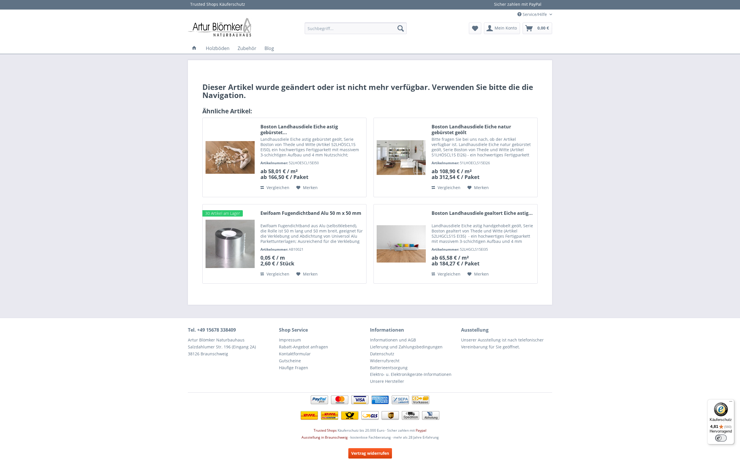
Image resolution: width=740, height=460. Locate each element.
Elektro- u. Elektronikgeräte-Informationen (411, 374)
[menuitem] (356, 28)
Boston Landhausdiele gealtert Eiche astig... (482, 213)
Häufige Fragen (293, 367)
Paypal (421, 430)
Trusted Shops (325, 430)
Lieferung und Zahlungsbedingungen (406, 347)
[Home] (194, 48)
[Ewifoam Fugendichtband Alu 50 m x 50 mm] (230, 244)
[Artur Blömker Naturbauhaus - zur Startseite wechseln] (219, 27)
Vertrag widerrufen (370, 453)
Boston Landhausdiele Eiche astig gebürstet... (299, 129)
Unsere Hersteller (387, 381)
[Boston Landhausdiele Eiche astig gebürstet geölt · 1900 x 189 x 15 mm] (230, 157)
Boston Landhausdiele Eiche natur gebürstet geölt (471, 129)
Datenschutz (382, 353)
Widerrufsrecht (384, 360)
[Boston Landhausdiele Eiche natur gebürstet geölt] (401, 157)
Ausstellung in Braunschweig (324, 437)
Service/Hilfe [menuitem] (534, 14)
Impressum (290, 340)
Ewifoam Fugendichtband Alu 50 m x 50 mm (310, 213)
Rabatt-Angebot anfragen (303, 347)
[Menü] (730, 402)
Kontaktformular (295, 353)
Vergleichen (277, 187)
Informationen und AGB (393, 340)
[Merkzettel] (475, 28)
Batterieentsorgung (389, 367)
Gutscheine (290, 360)
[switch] (721, 438)
